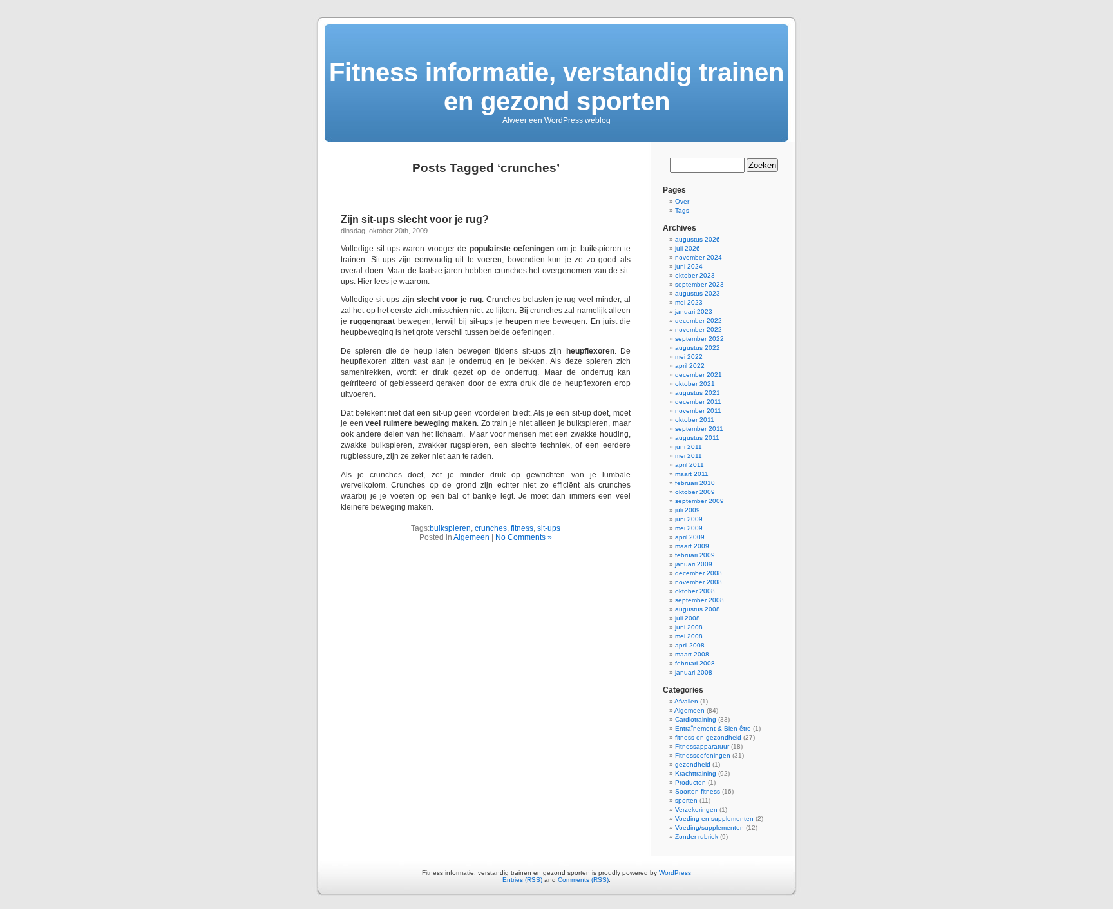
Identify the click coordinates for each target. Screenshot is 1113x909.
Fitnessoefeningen (702, 755)
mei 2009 (689, 527)
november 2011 (698, 410)
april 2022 (690, 365)
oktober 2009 (695, 491)
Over (682, 201)
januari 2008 (693, 672)
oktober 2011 (694, 419)
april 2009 (690, 537)
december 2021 (698, 374)
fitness (522, 528)
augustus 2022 (697, 347)
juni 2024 (689, 266)
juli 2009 (687, 509)
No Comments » (523, 537)
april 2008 (690, 645)
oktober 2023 (695, 275)
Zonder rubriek (696, 836)
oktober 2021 (695, 383)
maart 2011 (692, 473)
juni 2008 (689, 627)
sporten (686, 800)
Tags (682, 210)
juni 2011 (688, 446)
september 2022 (699, 338)
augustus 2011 (697, 437)
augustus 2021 (697, 392)
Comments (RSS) (583, 879)
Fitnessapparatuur (702, 746)
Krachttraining (695, 773)
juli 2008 (687, 618)
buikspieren (450, 528)
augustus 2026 (697, 239)
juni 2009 (689, 518)
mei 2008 (689, 636)
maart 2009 (692, 546)
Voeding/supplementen (709, 827)
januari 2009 (693, 564)
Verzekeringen (696, 809)
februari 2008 (695, 663)
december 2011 (698, 401)
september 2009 (699, 500)
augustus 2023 (697, 293)
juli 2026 (687, 248)
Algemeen (471, 537)
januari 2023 (693, 311)
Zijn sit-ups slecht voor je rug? (415, 219)
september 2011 (699, 428)
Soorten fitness (697, 791)
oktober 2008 (695, 591)
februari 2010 (695, 482)
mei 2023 (689, 302)
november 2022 (698, 329)
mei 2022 (689, 356)
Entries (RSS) (522, 879)
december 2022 (698, 320)
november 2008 (698, 582)
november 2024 (698, 257)
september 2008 (699, 600)
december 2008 (698, 573)
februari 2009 (695, 555)
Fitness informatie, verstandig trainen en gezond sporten (556, 86)
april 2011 (689, 464)
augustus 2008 (697, 609)
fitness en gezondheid (708, 737)
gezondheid (692, 764)
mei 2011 (688, 455)
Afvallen (686, 701)
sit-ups (548, 528)
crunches (491, 528)
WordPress (675, 872)
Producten (690, 782)
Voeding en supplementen (714, 818)
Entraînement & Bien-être (713, 728)
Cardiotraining (695, 719)
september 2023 (699, 284)
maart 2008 (692, 654)
